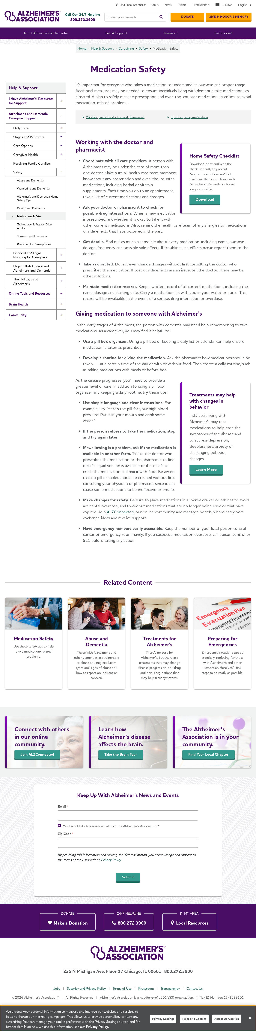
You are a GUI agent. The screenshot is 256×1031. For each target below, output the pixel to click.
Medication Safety (29, 216)
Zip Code (64, 834)
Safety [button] (17, 172)
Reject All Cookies (194, 1019)
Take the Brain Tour (120, 754)
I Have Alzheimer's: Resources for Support (31, 101)
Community (17, 315)
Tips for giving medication (189, 117)
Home (82, 48)
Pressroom (146, 988)
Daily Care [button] (20, 128)
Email (62, 807)
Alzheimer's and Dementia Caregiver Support (28, 116)
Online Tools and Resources (29, 293)
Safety (143, 48)
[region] (128, 1018)
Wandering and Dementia (33, 188)
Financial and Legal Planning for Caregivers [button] (30, 255)
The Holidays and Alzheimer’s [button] (25, 281)
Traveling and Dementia (32, 236)
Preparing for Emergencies (34, 244)
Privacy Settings (163, 1019)
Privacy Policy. (97, 1027)
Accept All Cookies (226, 1019)
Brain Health (18, 304)
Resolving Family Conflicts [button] (32, 163)
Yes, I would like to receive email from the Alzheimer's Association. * (111, 826)
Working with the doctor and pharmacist (115, 117)
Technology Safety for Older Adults (35, 226)
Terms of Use (122, 988)
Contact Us (194, 988)
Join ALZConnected (37, 754)
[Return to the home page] (32, 16)
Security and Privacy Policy (86, 988)
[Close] (250, 1018)
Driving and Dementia (31, 208)
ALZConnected (120, 511)
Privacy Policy (111, 860)
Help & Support (102, 48)
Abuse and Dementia (30, 180)
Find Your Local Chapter (208, 754)
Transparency (170, 988)
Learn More (206, 469)
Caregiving (126, 48)
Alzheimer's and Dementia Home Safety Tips (37, 198)
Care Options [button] (23, 146)
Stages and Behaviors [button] (28, 137)
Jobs (56, 988)
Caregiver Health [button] (25, 155)
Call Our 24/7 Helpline (82, 14)
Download (204, 199)
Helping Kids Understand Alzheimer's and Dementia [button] (32, 268)
